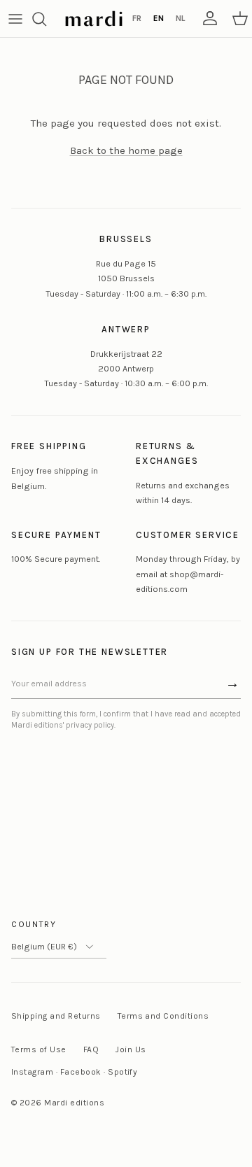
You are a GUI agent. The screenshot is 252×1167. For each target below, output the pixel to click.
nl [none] (180, 18)
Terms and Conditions (163, 1016)
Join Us (130, 1049)
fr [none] (136, 18)
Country (34, 924)
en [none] (158, 18)
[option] (136, 19)
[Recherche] (46, 18)
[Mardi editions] (94, 18)
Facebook (81, 1072)
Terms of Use (38, 1049)
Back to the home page (126, 150)
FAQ (91, 1049)
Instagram (32, 1072)
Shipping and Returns (56, 1016)
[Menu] (15, 18)
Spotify (122, 1072)
